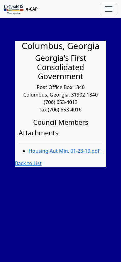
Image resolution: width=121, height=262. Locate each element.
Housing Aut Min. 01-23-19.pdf (65, 150)
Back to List (28, 163)
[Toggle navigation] (108, 9)
